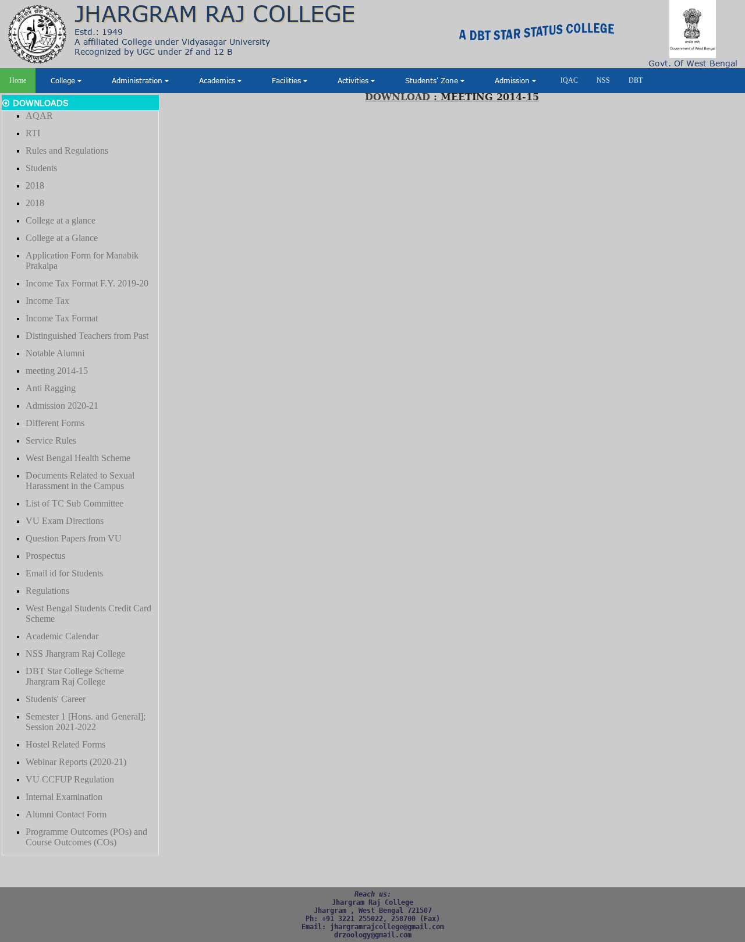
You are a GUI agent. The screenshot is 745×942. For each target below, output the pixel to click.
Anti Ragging (51, 388)
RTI (33, 133)
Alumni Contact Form (66, 814)
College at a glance (60, 220)
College (64, 80)
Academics (218, 80)
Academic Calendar (62, 636)
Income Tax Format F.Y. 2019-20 (87, 283)
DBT (636, 80)
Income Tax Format (62, 318)
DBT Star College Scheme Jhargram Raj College (75, 676)
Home (17, 80)
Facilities (287, 80)
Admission (513, 80)
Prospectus (45, 556)
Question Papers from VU (74, 538)
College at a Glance (62, 238)
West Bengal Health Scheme (78, 458)
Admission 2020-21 (62, 405)
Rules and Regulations (67, 150)
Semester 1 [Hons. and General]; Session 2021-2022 (86, 721)
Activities (354, 80)
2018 (35, 185)
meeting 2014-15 (57, 371)
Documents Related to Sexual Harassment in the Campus (80, 480)
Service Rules (51, 440)
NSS (603, 80)
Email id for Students (64, 573)
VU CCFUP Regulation (70, 779)
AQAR (39, 116)
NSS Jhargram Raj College (75, 653)
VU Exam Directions (65, 521)
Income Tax (47, 301)
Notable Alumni (55, 353)
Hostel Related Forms (65, 744)
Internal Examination (64, 797)
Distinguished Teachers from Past (87, 336)
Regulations (47, 591)
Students (41, 168)
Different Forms (55, 423)
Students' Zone (432, 80)
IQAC (569, 80)
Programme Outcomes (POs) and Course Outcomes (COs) (86, 837)
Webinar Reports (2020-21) (76, 762)
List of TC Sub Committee (74, 503)
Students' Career (56, 699)
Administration (138, 80)
